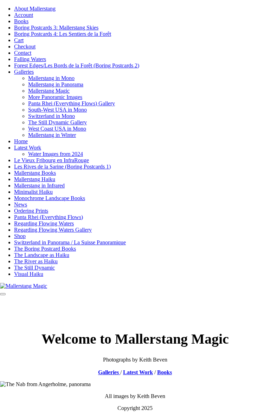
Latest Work (27, 148)
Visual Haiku (28, 274)
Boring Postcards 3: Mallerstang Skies (56, 28)
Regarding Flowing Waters (44, 223)
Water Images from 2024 (55, 154)
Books (21, 21)
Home (21, 141)
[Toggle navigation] (3, 294)
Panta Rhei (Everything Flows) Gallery (71, 103)
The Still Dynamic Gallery (57, 122)
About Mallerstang (35, 9)
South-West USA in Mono (57, 110)
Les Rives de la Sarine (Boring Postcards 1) (62, 167)
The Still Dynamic (34, 268)
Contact (22, 53)
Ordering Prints (31, 211)
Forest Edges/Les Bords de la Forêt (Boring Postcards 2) (76, 65)
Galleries (24, 72)
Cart (19, 40)
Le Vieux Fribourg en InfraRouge (51, 160)
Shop (20, 236)
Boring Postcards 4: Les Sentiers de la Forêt (62, 34)
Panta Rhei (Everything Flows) (48, 217)
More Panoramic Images (55, 97)
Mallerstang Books (35, 173)
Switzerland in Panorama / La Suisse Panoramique (70, 242)
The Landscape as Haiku (41, 255)
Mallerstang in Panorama (55, 84)
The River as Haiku (36, 261)
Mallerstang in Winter (52, 135)
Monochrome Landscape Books (49, 198)
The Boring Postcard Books (45, 249)
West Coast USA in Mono (57, 129)
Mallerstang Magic (49, 91)
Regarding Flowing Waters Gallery (53, 230)
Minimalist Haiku (33, 192)
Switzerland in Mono (51, 116)
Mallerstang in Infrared (39, 185)
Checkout (25, 46)
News (20, 204)
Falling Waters (30, 59)
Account (23, 15)
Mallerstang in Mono (51, 78)
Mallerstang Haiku (34, 179)
